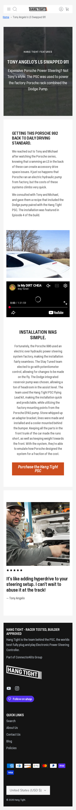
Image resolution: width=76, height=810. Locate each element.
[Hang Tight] (38, 9)
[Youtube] (9, 688)
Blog (9, 741)
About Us (12, 728)
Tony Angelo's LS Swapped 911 (29, 17)
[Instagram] (17, 688)
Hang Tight (19, 800)
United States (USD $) (26, 790)
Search (11, 721)
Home (6, 17)
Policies (11, 748)
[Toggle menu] (9, 9)
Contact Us (13, 734)
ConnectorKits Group (28, 657)
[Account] (59, 9)
